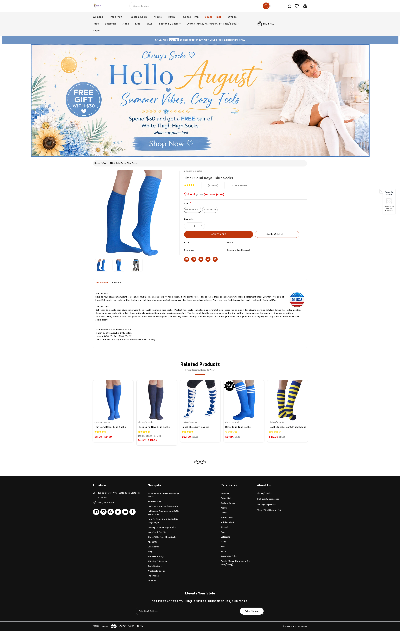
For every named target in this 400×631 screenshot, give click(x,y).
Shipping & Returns (157, 561)
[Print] (200, 259)
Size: (187, 203)
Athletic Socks (155, 501)
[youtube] (125, 512)
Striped (232, 16)
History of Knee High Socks (162, 527)
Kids (137, 23)
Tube (96, 23)
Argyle (158, 16)
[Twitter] (207, 259)
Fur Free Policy (156, 556)
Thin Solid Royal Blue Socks (110, 427)
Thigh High (115, 16)
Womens (98, 16)
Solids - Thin (191, 16)
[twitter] (118, 512)
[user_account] (287, 6)
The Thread (153, 575)
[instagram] (103, 512)
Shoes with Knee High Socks (162, 537)
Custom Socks (139, 16)
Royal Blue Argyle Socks (195, 427)
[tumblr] (132, 512)
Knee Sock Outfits (157, 532)
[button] (200, 100)
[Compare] (116, 398)
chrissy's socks (193, 171)
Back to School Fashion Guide (163, 506)
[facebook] (96, 512)
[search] (266, 5)
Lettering (110, 23)
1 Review (117, 282)
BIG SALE (268, 23)
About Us (152, 542)
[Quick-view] (109, 398)
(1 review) (213, 185)
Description (102, 282)
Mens (125, 23)
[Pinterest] (215, 259)
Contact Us (153, 546)
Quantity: (189, 219)
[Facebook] (186, 259)
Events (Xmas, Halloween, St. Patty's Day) (212, 23)
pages (96, 30)
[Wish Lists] (296, 6)
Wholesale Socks (156, 571)
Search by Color (168, 23)
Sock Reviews (155, 566)
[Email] (193, 259)
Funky (171, 16)
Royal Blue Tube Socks (237, 427)
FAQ (150, 551)
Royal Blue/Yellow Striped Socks (287, 427)
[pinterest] (111, 512)
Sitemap (152, 580)
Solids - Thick (213, 16)
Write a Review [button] (239, 185)
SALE (150, 23)
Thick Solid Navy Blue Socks (154, 427)
